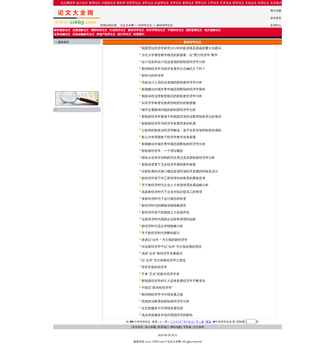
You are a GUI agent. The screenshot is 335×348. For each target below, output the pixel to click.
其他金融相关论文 (83, 34)
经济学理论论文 (155, 30)
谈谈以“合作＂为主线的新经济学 (165, 240)
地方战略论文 (212, 30)
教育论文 (188, 3)
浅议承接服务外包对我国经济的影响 (167, 315)
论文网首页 (68, 3)
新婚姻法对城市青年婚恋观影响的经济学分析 (173, 144)
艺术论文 (226, 3)
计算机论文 (108, 3)
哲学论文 (238, 3)
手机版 (187, 327)
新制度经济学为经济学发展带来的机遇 (169, 123)
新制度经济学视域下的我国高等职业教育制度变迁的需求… (183, 116)
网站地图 (175, 327)
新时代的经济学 (153, 75)
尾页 (209, 321)
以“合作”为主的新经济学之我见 (164, 260)
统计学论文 (124, 34)
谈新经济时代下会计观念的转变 (164, 198)
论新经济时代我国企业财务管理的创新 (169, 219)
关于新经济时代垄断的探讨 (161, 233)
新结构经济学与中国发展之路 (162, 294)
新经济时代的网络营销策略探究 (164, 205)
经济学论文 (133, 3)
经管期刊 (138, 34)
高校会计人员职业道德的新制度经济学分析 (172, 82)
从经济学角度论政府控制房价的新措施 (169, 103)
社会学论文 (161, 3)
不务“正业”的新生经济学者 (160, 274)
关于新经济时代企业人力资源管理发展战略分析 (175, 185)
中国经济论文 (176, 30)
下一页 (200, 321)
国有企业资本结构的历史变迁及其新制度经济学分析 (178, 157)
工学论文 (213, 3)
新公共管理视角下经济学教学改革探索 (169, 137)
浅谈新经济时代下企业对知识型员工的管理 (172, 192)
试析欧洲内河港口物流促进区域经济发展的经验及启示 (180, 171)
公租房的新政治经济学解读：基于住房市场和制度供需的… (183, 130)
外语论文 (263, 3)
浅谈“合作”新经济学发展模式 (162, 253)
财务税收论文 (62, 30)
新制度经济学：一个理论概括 (162, 151)
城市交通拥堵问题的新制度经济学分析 (169, 110)
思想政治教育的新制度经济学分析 (165, 301)
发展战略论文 (80, 30)
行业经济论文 (117, 30)
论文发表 (198, 327)
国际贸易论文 (194, 30)
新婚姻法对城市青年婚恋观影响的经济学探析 (173, 89)
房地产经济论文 (106, 34)
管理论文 (94, 3)
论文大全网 (127, 25)
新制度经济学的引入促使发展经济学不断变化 (173, 281)
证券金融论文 (62, 34)
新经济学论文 (165, 25)
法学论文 (148, 3)
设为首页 (275, 18)
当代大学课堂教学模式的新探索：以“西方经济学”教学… (181, 55)
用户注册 (275, 10)
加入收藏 (150, 327)
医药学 (121, 3)
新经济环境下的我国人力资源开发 (165, 212)
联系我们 (163, 327)
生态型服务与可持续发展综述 (162, 308)
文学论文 (176, 3)
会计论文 (82, 3)
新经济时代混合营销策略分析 (162, 226)
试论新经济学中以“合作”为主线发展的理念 (172, 246)
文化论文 (251, 3)
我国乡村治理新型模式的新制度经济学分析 (172, 96)
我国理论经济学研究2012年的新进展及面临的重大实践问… (183, 48)
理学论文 (201, 3)
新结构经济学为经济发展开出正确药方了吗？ (173, 68)
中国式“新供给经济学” (157, 287)
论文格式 (276, 3)
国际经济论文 (99, 30)
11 (192, 321)
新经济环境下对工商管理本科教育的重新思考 (173, 178)
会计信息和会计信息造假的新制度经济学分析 (173, 62)
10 (189, 321)
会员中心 (275, 25)
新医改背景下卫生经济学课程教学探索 (169, 164)
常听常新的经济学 (154, 267)
